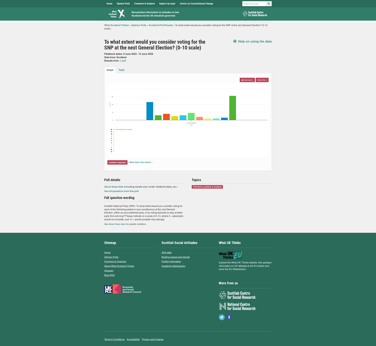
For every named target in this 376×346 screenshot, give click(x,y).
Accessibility (133, 339)
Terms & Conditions (114, 339)
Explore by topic (167, 3)
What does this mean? (140, 162)
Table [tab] (122, 70)
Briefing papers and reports (176, 257)
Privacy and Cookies (152, 339)
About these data (114, 186)
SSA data (167, 252)
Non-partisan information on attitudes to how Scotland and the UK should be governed (155, 14)
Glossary (109, 270)
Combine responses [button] (117, 162)
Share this (261, 80)
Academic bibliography (174, 266)
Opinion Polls (123, 3)
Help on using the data (254, 41)
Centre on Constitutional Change (196, 3)
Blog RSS (109, 275)
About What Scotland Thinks (119, 266)
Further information (171, 261)
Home (109, 3)
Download (247, 80)
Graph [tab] (110, 70)
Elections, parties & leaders (207, 186)
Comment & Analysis (144, 3)
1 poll (123, 60)
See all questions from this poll (121, 191)
